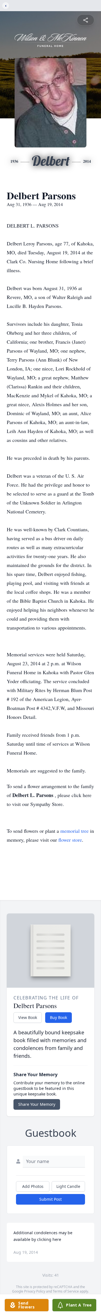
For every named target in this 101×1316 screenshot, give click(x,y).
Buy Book (58, 1017)
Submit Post (50, 1199)
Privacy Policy (34, 1291)
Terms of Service (66, 1291)
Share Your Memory (36, 1104)
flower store (70, 839)
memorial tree (74, 830)
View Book (27, 1017)
